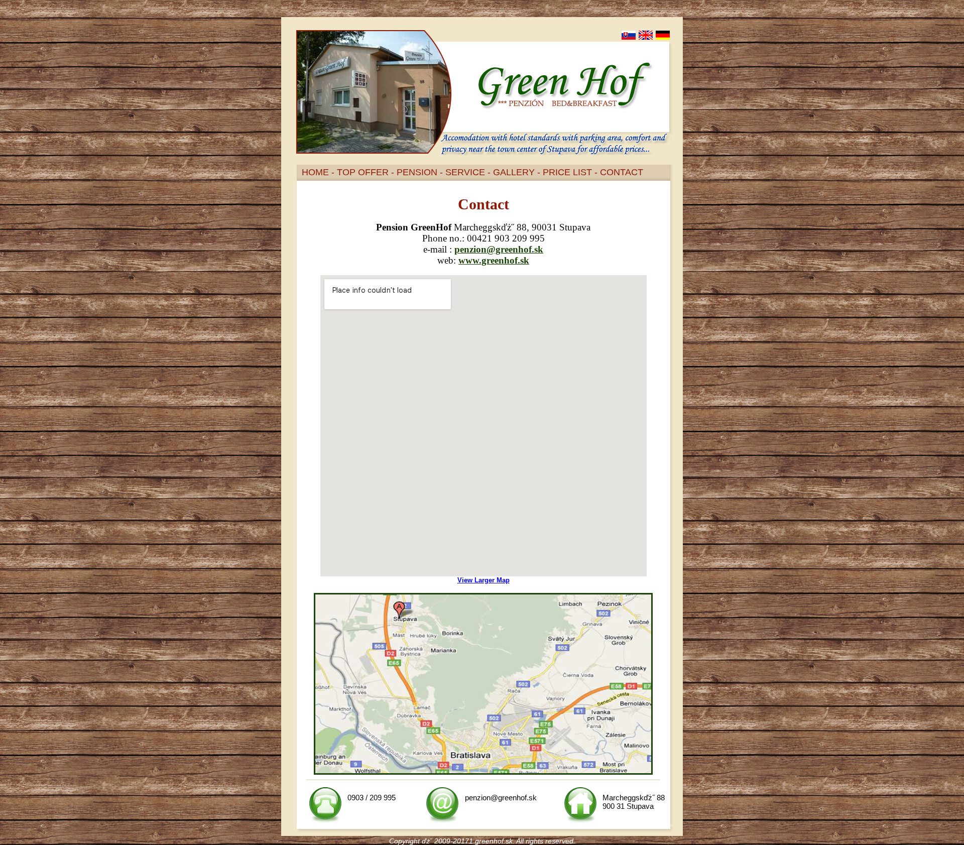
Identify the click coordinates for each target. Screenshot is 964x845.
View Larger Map (483, 580)
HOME (315, 172)
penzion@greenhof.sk (498, 249)
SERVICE (465, 172)
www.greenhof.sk (493, 260)
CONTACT (621, 172)
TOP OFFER (363, 172)
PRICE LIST (567, 172)
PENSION (417, 172)
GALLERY (514, 172)
